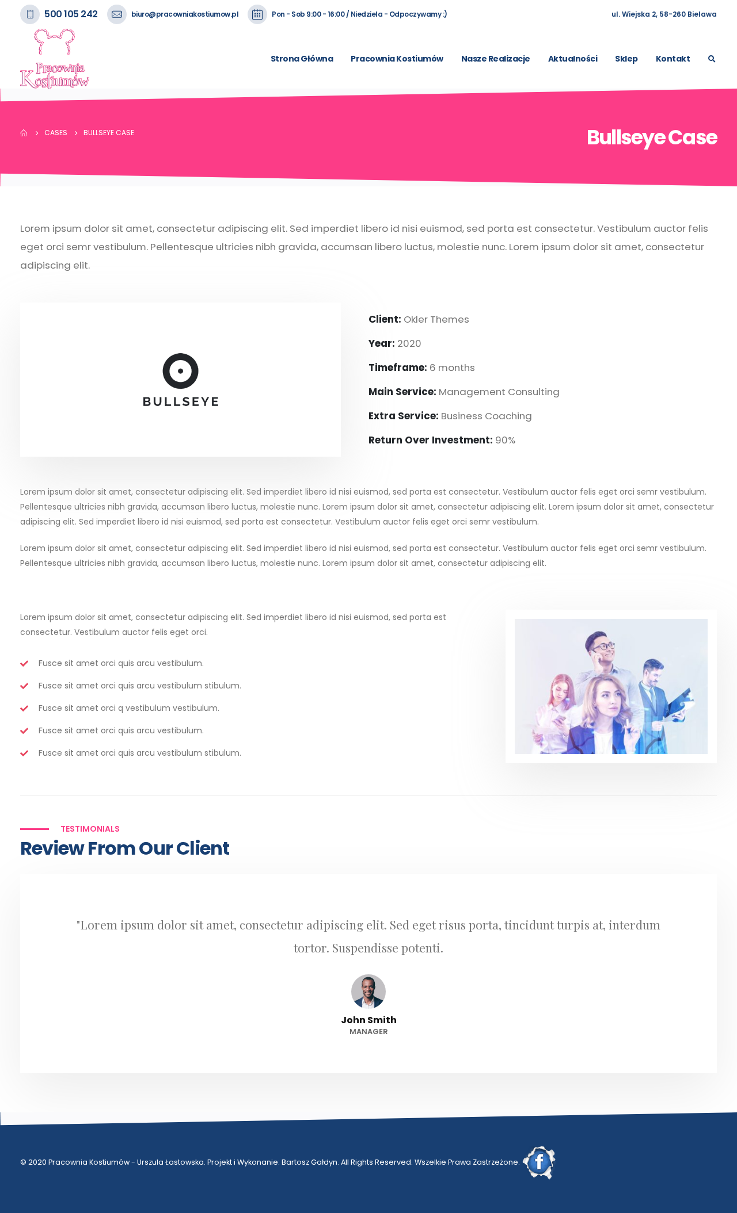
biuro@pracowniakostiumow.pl (185, 14)
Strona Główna (302, 58)
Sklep (626, 58)
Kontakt (673, 58)
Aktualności (573, 58)
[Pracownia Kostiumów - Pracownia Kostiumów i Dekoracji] (54, 59)
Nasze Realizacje (495, 58)
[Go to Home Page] (24, 132)
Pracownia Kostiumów (397, 58)
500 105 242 (71, 14)
